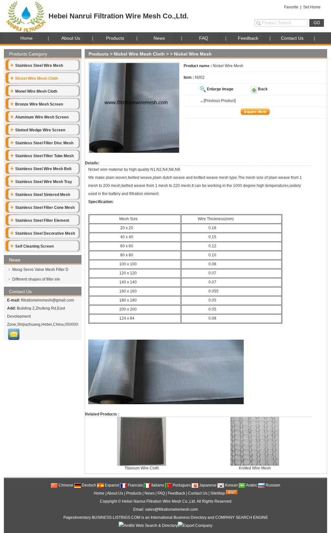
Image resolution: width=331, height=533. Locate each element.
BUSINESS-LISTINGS (111, 517)
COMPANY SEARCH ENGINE (241, 517)
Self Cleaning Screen (34, 246)
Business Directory (190, 517)
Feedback (248, 38)
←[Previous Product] (218, 100)
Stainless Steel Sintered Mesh (42, 194)
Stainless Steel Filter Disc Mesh (44, 143)
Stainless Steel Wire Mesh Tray (43, 181)
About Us (70, 38)
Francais (135, 485)
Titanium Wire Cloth (141, 468)
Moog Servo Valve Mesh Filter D (40, 269)
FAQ (203, 38)
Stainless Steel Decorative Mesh (45, 233)
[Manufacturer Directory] (195, 525)
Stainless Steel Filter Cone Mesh (45, 207)
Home (26, 38)
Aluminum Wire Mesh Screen (42, 117)
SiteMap (217, 493)
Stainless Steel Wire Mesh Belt (43, 169)
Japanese (207, 485)
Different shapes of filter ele (35, 279)
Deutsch (88, 485)
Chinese (65, 485)
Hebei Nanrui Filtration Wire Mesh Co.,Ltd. (159, 501)
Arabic (251, 485)
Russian (272, 485)
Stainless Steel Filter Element (42, 220)
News (159, 38)
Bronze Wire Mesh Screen (39, 104)
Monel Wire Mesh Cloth (36, 91)
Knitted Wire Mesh (255, 468)
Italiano (157, 485)
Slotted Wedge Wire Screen (40, 130)
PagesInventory (77, 517)
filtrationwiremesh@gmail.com (47, 300)
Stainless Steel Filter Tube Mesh (44, 156)
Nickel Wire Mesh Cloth (139, 53)
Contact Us (292, 38)
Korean (231, 485)
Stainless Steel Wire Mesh (39, 65)
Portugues (181, 485)
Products (115, 38)
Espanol (111, 485)
